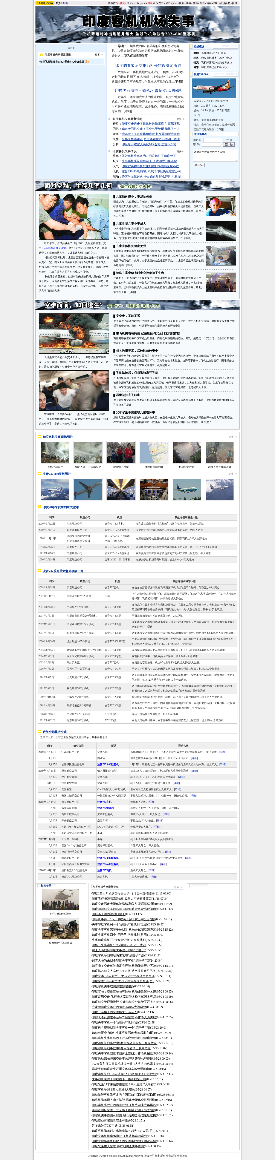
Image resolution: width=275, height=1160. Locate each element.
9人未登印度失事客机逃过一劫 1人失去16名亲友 (124, 1063)
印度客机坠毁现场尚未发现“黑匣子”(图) (118, 955)
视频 (181, 3)
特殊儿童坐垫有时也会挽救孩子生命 (140, 273)
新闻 (122, 3)
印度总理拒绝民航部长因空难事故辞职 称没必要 (124, 1141)
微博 (195, 3)
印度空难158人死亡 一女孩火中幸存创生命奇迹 (123, 976)
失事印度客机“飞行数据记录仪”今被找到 (119, 940)
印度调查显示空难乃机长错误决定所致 (148, 65)
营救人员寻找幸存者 (219, 466)
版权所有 (160, 1155)
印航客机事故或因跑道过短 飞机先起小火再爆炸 (124, 1105)
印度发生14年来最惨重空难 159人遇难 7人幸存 (123, 1084)
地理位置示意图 (154, 466)
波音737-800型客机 (134, 171)
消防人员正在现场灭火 (88, 466)
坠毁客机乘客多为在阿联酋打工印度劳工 (149, 156)
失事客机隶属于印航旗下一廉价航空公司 (119, 1079)
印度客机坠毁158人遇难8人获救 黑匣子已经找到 (124, 1074)
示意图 (176, 176)
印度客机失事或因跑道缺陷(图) (112, 986)
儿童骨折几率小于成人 (131, 223)
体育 (129, 3)
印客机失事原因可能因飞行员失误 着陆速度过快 (124, 1115)
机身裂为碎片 (186, 466)
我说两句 (225, 3)
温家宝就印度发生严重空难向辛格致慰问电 (120, 1069)
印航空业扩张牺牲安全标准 (110, 1120)
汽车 (160, 3)
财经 (150, 3)
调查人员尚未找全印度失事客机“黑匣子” (119, 960)
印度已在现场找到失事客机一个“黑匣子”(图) (121, 1027)
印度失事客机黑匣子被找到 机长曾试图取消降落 (124, 929)
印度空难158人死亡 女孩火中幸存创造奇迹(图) (123, 981)
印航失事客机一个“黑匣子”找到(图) (115, 1022)
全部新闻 (171, 1155)
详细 (122, 215)
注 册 (229, 140)
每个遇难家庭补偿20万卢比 (162, 139)
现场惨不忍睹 (121, 466)
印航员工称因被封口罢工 (108, 914)
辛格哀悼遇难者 (132, 139)
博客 (209, 3)
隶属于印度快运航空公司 (164, 171)
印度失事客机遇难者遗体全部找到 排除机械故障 (124, 1053)
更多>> (99, 54)
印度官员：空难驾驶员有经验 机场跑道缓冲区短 (124, 991)
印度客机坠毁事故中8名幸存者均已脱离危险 (121, 1048)
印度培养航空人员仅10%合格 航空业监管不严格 (124, 971)
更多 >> (233, 436)
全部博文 (182, 1155)
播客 (188, 3)
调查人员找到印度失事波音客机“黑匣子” (119, 950)
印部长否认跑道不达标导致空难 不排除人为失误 (124, 1017)
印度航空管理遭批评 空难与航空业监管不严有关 (124, 1001)
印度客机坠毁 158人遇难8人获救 (113, 1089)
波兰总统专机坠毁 (60, 913)
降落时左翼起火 (132, 176)
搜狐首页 (113, 3)
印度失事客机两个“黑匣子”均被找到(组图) (120, 934)
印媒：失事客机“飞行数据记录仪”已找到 (119, 945)
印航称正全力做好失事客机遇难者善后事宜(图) (123, 1032)
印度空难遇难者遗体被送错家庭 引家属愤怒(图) (123, 903)
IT (155, 3)
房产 (167, 3)
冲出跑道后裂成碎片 (157, 176)
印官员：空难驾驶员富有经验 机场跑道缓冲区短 (124, 965)
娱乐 (139, 3)
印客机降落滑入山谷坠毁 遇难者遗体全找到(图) (123, 1100)
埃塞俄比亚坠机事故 (60, 942)
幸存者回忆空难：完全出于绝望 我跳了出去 (151, 128)
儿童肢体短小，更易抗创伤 (134, 196)
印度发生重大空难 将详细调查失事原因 (118, 1146)
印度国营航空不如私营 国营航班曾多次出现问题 (124, 909)
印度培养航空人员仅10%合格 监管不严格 (149, 144)
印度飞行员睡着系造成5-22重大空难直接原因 (122, 898)
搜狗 (234, 3)
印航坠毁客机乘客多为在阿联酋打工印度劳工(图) (124, 1094)
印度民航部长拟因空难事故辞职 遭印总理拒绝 (122, 1058)
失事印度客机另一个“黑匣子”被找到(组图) (120, 924)
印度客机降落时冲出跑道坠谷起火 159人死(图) (123, 1130)
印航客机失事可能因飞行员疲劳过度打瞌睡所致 (123, 1038)
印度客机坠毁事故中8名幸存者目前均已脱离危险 (124, 1043)
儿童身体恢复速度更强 (131, 246)
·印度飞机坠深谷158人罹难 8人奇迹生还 (62, 61)
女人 (174, 3)
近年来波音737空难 (105, 1125)
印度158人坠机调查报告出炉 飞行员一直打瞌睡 (123, 893)
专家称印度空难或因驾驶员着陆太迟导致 (119, 1007)
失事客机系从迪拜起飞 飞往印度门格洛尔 (149, 161)
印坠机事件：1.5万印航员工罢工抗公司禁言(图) (123, 919)
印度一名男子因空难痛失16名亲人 (114, 1012)
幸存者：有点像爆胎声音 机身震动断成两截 (151, 134)
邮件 (202, 3)
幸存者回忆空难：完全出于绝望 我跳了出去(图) (123, 1110)
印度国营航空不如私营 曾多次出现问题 (148, 90)
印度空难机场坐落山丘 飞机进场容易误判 (119, 1136)
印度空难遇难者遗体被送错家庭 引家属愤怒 (151, 123)
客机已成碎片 (55, 466)
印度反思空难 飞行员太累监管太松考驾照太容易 (124, 996)
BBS (215, 3)
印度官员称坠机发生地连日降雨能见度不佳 (150, 166)
